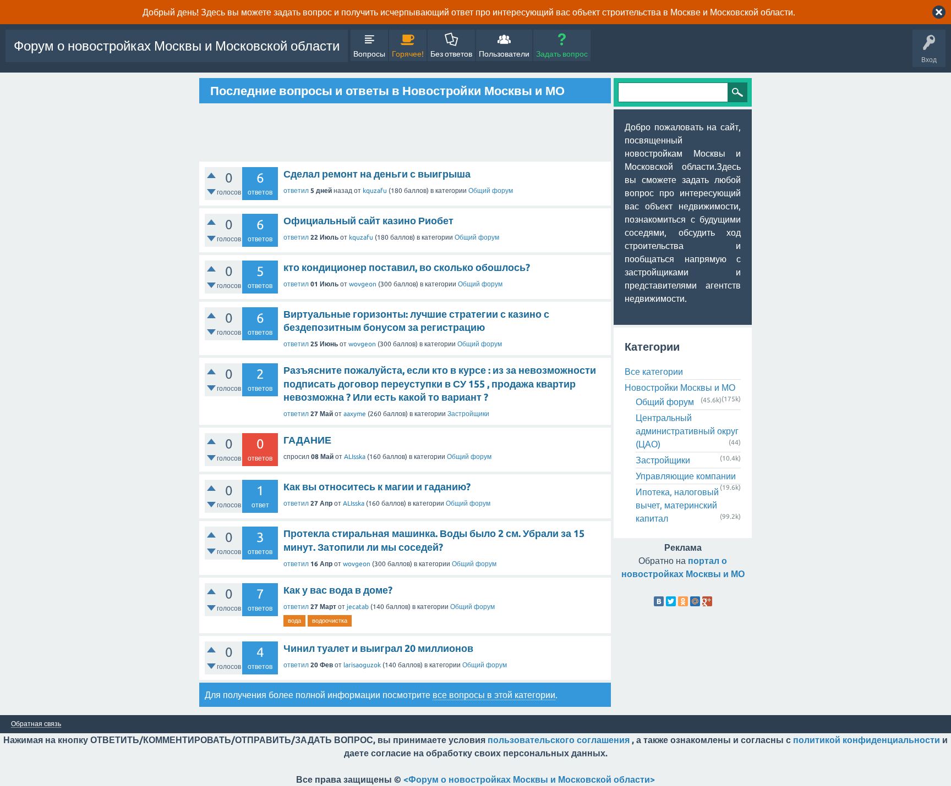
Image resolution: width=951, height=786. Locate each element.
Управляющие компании (686, 476)
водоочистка (329, 620)
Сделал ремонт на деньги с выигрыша (377, 173)
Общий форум (490, 190)
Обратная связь (36, 724)
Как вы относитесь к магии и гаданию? (377, 486)
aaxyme (354, 413)
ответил (296, 190)
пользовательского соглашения (559, 740)
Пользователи (504, 53)
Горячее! (408, 53)
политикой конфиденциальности (866, 740)
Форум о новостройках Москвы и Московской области (177, 45)
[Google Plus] (707, 601)
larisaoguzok (362, 664)
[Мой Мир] (695, 601)
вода (294, 620)
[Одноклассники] (683, 601)
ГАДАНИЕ (307, 439)
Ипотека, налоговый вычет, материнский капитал (677, 505)
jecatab (358, 606)
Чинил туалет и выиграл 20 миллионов (378, 648)
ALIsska (354, 456)
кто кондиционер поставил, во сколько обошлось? (406, 267)
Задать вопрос (562, 53)
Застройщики (468, 413)
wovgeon (362, 283)
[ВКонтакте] (659, 601)
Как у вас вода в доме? (337, 589)
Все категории (654, 372)
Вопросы (369, 53)
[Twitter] (671, 601)
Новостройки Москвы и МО (680, 387)
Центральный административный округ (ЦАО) (687, 431)
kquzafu (375, 190)
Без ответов (451, 53)
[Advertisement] (405, 132)
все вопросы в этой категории (494, 695)
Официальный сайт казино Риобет (368, 220)
